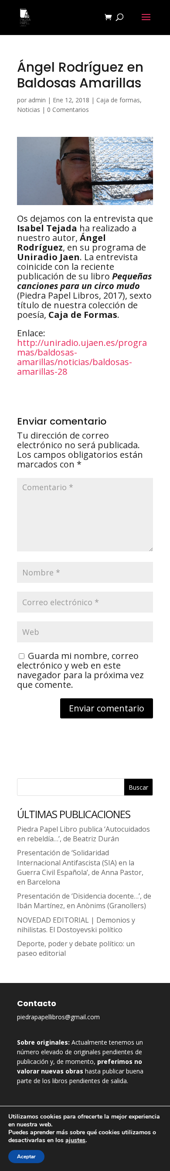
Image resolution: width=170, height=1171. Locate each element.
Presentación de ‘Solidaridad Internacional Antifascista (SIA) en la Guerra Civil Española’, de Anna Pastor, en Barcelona (80, 867)
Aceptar (26, 1156)
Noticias (28, 109)
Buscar (138, 787)
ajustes (75, 1140)
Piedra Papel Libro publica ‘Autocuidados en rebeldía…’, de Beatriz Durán (83, 833)
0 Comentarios (68, 109)
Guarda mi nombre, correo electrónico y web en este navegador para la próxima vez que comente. (80, 670)
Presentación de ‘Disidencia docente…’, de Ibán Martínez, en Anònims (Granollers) (84, 900)
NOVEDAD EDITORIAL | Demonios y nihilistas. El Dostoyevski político (76, 924)
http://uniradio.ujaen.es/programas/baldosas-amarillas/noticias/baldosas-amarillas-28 (82, 357)
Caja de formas (118, 100)
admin (37, 100)
